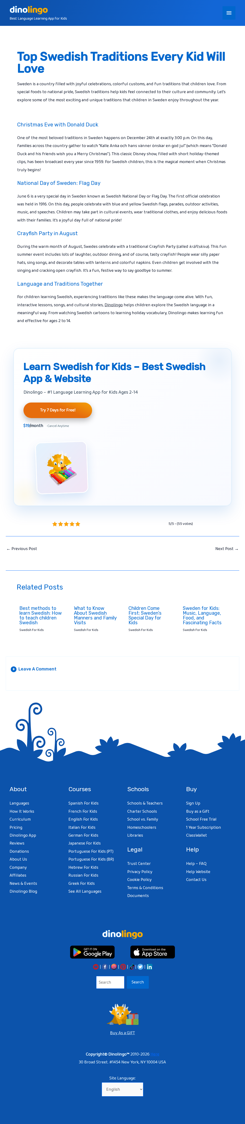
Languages (19, 803)
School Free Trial (201, 819)
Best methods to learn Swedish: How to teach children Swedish (40, 615)
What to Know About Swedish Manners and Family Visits (95, 615)
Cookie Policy (139, 879)
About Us (18, 859)
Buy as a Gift (197, 811)
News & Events (23, 883)
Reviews (17, 843)
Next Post (227, 549)
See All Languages (84, 891)
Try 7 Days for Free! (57, 410)
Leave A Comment (34, 669)
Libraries (135, 835)
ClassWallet (196, 835)
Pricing (16, 827)
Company (18, 867)
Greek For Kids (81, 883)
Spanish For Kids (83, 803)
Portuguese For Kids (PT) (90, 851)
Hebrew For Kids (83, 867)
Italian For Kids (81, 827)
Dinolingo (114, 305)
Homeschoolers (141, 827)
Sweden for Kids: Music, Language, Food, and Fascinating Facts (202, 615)
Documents (138, 895)
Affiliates (18, 875)
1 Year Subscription (203, 827)
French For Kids (82, 811)
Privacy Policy (139, 872)
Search (138, 982)
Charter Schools (142, 811)
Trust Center (139, 863)
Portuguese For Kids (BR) (91, 859)
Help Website (198, 872)
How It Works (22, 811)
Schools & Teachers (145, 803)
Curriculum (20, 819)
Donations (19, 851)
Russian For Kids (83, 875)
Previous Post (21, 549)
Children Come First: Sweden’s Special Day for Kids (144, 615)
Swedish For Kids (31, 630)
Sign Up (193, 803)
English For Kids (83, 819)
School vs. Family (142, 819)
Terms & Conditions (145, 888)
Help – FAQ (196, 863)
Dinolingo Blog (23, 891)
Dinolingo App (23, 835)
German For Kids (83, 835)
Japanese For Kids (84, 843)
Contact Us (196, 879)
